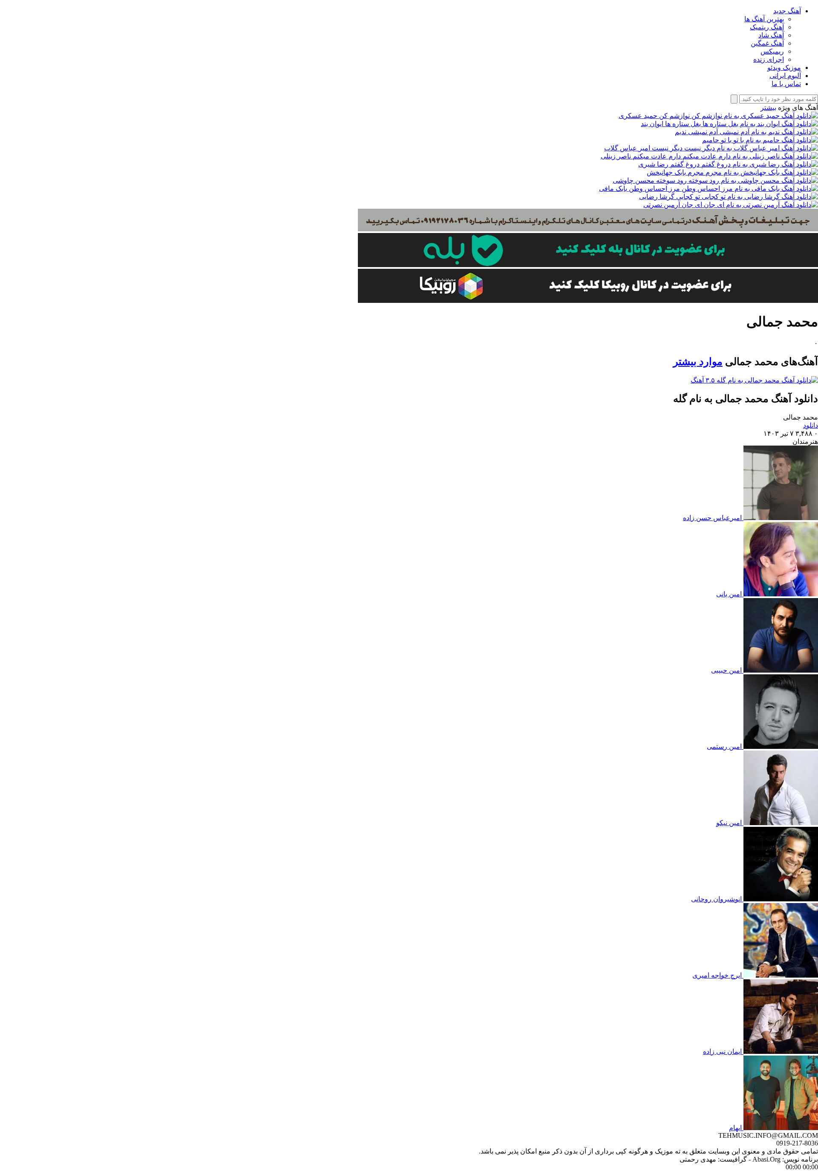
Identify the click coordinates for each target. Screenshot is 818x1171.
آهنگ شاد (771, 35)
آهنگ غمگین (767, 43)
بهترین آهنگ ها (764, 19)
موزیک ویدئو (784, 67)
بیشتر (768, 107)
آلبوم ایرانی (785, 75)
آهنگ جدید (787, 10)
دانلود (810, 425)
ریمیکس (772, 51)
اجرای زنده (768, 59)
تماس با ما (786, 83)
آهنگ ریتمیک (767, 27)
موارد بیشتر (698, 361)
